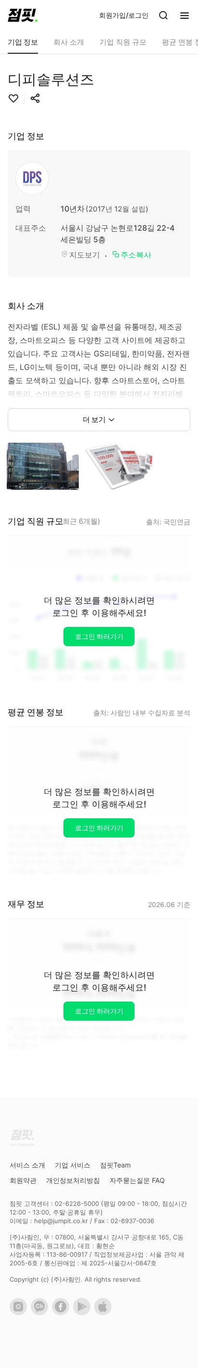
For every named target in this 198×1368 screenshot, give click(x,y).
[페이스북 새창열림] (62, 1313)
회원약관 (23, 1180)
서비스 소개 (27, 1165)
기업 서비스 (72, 1165)
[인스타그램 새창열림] (20, 1313)
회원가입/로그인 (123, 15)
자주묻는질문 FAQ (137, 1180)
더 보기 (94, 419)
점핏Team (115, 1165)
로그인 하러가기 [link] (99, 636)
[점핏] (22, 15)
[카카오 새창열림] (41, 1313)
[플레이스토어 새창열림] (83, 1313)
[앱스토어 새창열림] (104, 1313)
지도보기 (84, 254)
